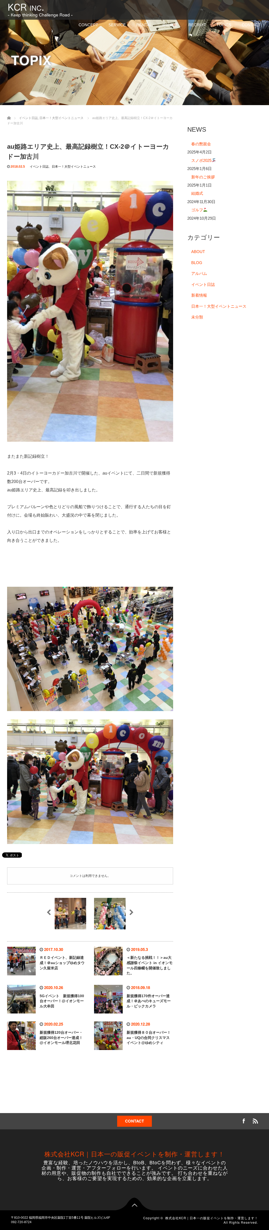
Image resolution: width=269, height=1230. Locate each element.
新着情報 (199, 295)
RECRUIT (197, 25)
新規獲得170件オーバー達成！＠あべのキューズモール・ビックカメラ (149, 1001)
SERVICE (117, 25)
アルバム (199, 273)
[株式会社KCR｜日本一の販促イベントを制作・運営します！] (41, 9)
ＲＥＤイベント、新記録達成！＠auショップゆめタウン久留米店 (62, 962)
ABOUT (198, 251)
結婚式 (197, 193)
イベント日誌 (39, 166)
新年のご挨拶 (203, 177)
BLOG (196, 262)
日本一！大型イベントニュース (74, 166)
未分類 (197, 317)
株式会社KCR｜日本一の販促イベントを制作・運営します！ (134, 1153)
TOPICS (223, 25)
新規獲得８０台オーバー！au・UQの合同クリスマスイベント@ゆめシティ (149, 1037)
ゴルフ (197, 210)
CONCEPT (88, 25)
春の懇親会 (201, 144)
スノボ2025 (201, 160)
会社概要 (170, 25)
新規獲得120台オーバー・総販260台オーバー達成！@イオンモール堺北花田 (61, 1037)
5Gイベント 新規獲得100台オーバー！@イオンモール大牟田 (62, 1001)
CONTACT (251, 25)
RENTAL (144, 25)
